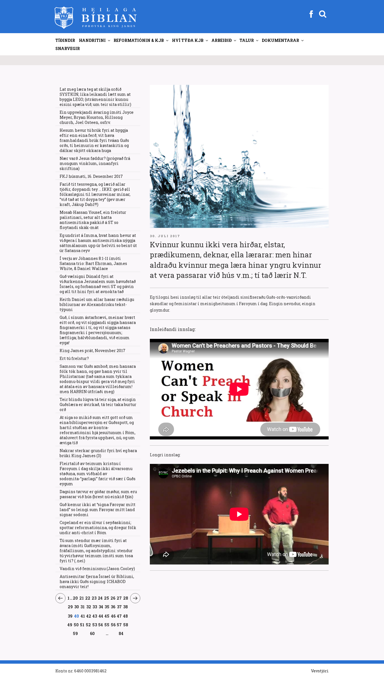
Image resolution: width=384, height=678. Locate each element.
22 (88, 598)
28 (125, 598)
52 (88, 624)
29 (70, 606)
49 (70, 624)
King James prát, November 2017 (92, 350)
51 (82, 624)
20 (75, 598)
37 (119, 606)
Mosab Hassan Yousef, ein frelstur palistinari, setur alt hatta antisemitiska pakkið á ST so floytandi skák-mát (93, 220)
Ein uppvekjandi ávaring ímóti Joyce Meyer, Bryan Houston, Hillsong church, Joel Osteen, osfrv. (97, 117)
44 (101, 616)
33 (95, 606)
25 (106, 598)
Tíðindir (65, 40)
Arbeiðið (221, 40)
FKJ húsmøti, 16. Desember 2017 (91, 176)
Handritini (92, 40)
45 (107, 616)
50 (76, 624)
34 (100, 606)
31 (82, 606)
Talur (247, 40)
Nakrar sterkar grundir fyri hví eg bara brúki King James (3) (98, 453)
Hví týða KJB (188, 40)
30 (77, 606)
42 (89, 616)
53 (94, 624)
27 (119, 598)
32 (89, 606)
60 (92, 633)
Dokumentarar (280, 40)
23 (94, 598)
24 (100, 598)
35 (107, 606)
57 (119, 624)
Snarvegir (67, 48)
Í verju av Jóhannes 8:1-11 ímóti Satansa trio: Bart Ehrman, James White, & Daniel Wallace (93, 263)
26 (113, 598)
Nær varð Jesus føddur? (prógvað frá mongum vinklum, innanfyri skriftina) (95, 163)
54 (100, 624)
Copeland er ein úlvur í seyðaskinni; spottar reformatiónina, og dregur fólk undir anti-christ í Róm (98, 527)
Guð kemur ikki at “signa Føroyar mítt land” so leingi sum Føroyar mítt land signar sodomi (97, 509)
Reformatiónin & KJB (139, 40)
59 (75, 633)
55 (107, 624)
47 (119, 616)
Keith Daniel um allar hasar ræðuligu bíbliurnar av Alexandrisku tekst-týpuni (97, 304)
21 (81, 598)
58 (125, 624)
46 (113, 616)
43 (95, 616)
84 (121, 633)
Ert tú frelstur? (74, 358)
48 (125, 616)
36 (113, 606)
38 (125, 606)
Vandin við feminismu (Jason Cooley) (97, 568)
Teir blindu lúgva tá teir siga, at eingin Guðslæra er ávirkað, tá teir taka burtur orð (98, 404)
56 (113, 624)
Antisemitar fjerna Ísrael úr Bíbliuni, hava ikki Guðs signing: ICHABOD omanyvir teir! (97, 581)
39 (70, 616)
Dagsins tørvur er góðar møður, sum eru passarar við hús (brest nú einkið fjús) (98, 494)
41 (82, 616)
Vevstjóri (320, 671)
